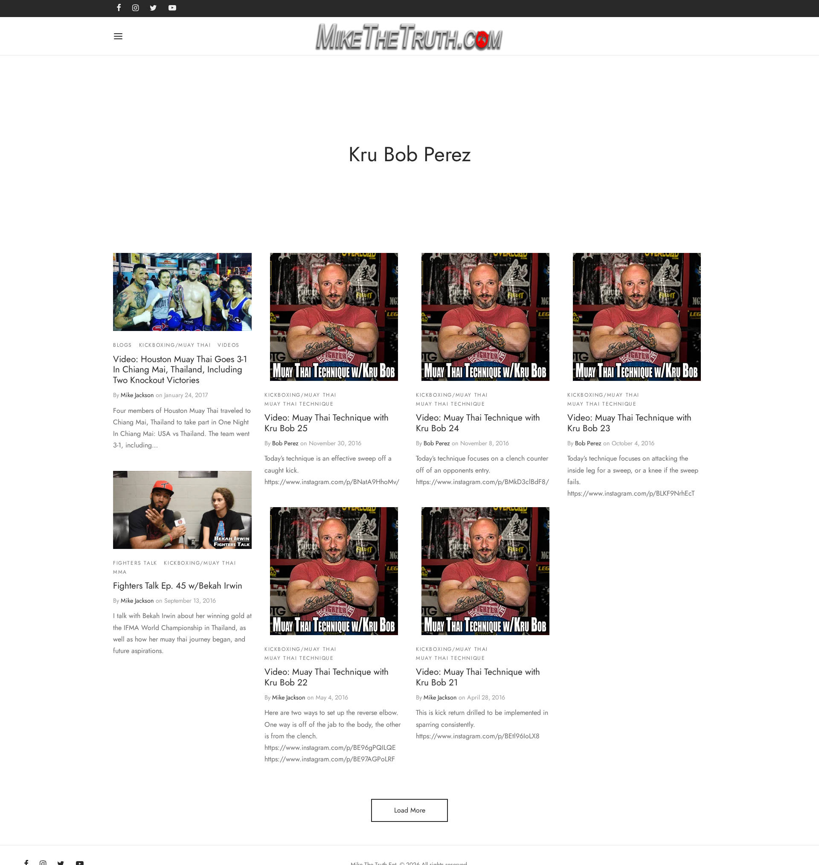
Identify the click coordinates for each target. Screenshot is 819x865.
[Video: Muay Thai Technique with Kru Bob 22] (334, 571)
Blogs (122, 345)
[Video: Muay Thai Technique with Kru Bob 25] (334, 317)
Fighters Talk (135, 563)
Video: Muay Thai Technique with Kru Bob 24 (478, 423)
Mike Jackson (137, 395)
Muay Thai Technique (299, 404)
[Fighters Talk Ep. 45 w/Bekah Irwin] (182, 510)
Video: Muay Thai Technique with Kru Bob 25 (326, 423)
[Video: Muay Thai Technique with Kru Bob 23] (637, 317)
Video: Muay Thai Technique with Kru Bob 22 (326, 677)
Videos (229, 345)
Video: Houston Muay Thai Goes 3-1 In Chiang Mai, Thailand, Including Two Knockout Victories (180, 370)
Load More (409, 810)
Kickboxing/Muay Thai (175, 345)
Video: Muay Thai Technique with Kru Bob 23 (629, 423)
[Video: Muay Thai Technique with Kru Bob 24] (485, 317)
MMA (120, 571)
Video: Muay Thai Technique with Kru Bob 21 (478, 677)
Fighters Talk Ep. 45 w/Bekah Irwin (177, 585)
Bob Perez (285, 443)
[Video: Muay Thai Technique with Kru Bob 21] (485, 571)
